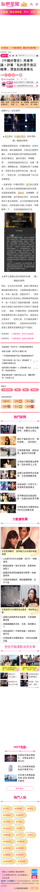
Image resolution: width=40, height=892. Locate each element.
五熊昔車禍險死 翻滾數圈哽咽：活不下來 (19, 581)
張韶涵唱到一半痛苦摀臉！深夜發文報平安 (19, 632)
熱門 (33, 12)
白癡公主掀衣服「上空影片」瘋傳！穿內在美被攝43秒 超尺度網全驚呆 (15, 103)
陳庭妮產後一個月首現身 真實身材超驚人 (19, 567)
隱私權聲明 (20, 872)
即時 (26, 12)
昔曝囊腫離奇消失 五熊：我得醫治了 (19, 625)
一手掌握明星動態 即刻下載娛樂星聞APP (18, 356)
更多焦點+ (20, 789)
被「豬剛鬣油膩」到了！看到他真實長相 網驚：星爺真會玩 (25, 103)
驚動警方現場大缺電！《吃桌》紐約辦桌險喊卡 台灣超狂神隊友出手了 (29, 668)
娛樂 (9, 52)
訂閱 (16, 401)
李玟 (7, 136)
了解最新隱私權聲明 (21, 888)
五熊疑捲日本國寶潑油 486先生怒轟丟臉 (20, 639)
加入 (28, 401)
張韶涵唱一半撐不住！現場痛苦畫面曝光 (17, 347)
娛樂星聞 (3, 52)
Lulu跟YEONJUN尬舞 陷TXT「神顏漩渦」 (20, 560)
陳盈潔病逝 (16, 12)
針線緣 (4, 12)
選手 (28, 184)
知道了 (35, 888)
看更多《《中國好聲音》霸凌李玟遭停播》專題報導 (20, 48)
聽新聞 (4, 55)
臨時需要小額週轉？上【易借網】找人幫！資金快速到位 (16, 369)
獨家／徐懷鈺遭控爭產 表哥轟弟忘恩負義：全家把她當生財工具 (5, 103)
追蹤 (5, 407)
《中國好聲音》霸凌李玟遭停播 (21, 338)
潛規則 (21, 193)
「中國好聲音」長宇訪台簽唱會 (21, 334)
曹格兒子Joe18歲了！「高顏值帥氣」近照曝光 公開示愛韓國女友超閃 (14, 675)
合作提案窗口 (22, 875)
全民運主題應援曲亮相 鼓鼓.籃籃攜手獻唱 (26, 778)
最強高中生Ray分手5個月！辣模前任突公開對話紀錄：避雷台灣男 (14, 683)
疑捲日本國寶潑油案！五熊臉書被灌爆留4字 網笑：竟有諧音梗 (9, 668)
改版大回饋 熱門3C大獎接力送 (14, 351)
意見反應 (5, 878)
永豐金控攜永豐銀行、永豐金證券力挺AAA (26, 758)
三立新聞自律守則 (9, 875)
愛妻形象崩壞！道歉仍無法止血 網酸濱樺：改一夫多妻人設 (19, 376)
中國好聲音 (20, 136)
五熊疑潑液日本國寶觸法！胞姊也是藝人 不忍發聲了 (34, 675)
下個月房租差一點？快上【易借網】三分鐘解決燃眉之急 (16, 361)
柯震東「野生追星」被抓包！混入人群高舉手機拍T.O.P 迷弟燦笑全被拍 (33, 683)
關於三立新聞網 (8, 872)
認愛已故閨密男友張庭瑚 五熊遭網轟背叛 (19, 618)
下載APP (6, 401)
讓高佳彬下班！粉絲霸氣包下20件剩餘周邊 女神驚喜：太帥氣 (35, 103)
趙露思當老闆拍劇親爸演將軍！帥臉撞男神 (19, 574)
